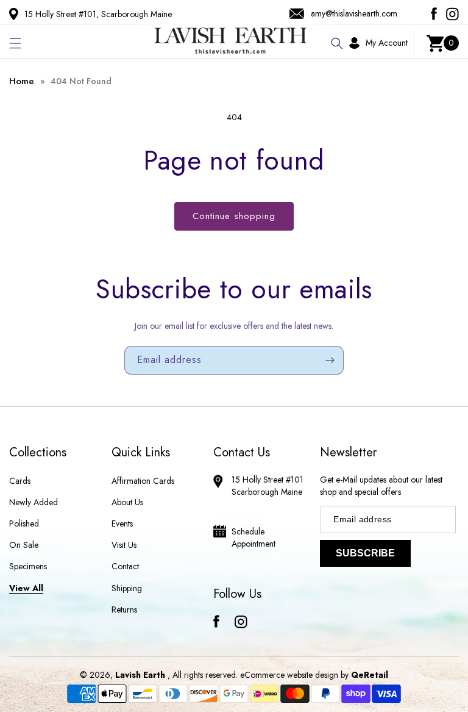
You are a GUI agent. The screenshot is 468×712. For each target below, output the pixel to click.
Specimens (28, 566)
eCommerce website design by (295, 675)
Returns (124, 609)
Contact (125, 566)
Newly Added (33, 502)
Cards (19, 481)
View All (26, 588)
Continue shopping (234, 216)
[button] (15, 43)
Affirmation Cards (143, 481)
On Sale (23, 545)
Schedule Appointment (253, 537)
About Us (127, 502)
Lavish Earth (140, 675)
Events (122, 523)
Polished (24, 523)
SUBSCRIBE (365, 553)
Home (21, 81)
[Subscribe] (329, 360)
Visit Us (124, 545)
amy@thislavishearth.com (354, 13)
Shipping (127, 588)
